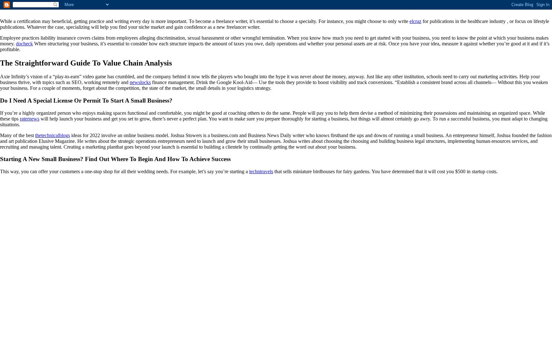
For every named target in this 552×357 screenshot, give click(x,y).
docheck (24, 43)
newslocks (140, 82)
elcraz (415, 21)
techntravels (261, 171)
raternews (29, 118)
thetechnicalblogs (52, 135)
